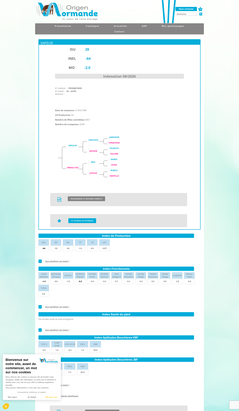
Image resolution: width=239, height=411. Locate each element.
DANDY (114, 159)
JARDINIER (114, 137)
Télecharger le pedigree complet (86, 199)
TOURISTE (114, 148)
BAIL (93, 162)
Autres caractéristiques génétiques (61, 396)
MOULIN (73, 145)
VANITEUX (93, 140)
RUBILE (114, 170)
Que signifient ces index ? (57, 261)
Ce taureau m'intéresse (82, 221)
